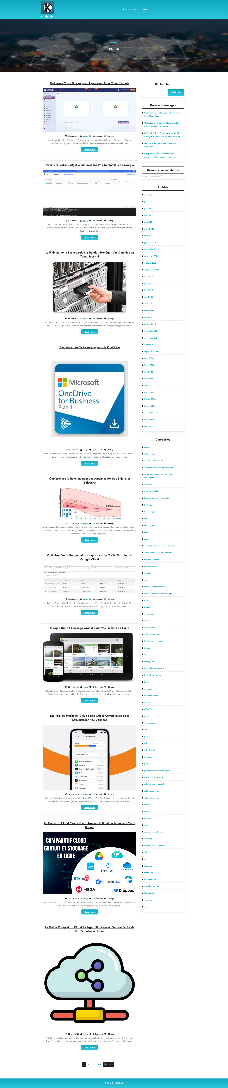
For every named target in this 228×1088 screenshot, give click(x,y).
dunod (147, 573)
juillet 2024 (149, 365)
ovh (145, 729)
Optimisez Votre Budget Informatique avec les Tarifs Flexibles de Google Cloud (89, 557)
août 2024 (148, 358)
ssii (145, 859)
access (147, 447)
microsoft (148, 688)
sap (145, 825)
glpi (146, 600)
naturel (147, 702)
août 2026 (148, 194)
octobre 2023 (150, 426)
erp (145, 579)
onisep (147, 716)
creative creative (151, 559)
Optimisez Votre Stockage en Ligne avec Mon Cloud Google (89, 83)
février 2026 (150, 235)
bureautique (149, 511)
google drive (150, 613)
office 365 (148, 709)
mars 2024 (149, 392)
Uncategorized (150, 893)
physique (148, 757)
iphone (147, 648)
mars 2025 (149, 310)
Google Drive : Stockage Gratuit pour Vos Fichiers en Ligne (89, 628)
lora (146, 682)
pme (146, 763)
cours (146, 539)
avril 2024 (149, 385)
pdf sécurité (149, 750)
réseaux (147, 818)
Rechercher (163, 84)
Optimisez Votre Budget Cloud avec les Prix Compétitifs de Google (89, 165)
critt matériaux (150, 566)
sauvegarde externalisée (155, 831)
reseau (147, 804)
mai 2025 (148, 297)
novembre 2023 (151, 419)
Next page (108, 1064)
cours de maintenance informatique (159, 545)
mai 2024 (148, 378)
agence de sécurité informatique (158, 467)
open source (149, 722)
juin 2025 (148, 290)
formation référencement (155, 586)
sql (145, 852)
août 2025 (148, 276)
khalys (85, 136)
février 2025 (150, 317)
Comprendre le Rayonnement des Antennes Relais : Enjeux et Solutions (89, 480)
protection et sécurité (153, 777)
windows (148, 899)
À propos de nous (130, 9)
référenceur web (151, 791)
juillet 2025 (149, 283)
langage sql (149, 661)
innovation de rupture (153, 641)
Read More (91, 150)
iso (145, 654)
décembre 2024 (151, 331)
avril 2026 (149, 222)
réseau (147, 811)
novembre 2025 (151, 256)
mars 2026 (149, 228)
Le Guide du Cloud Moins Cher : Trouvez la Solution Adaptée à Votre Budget (89, 825)
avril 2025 (149, 303)
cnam (146, 532)
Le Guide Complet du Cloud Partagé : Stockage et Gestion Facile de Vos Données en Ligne (89, 929)
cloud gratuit (149, 525)
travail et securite (151, 886)
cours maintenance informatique (158, 552)
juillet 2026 (149, 201)
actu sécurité (149, 453)
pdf (145, 743)
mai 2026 (148, 215)
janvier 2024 (150, 406)
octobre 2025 (150, 262)
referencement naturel (154, 784)
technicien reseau (152, 872)
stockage (148, 866)
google (147, 607)
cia (145, 518)
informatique (149, 627)
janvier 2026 (150, 242)
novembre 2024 (151, 337)
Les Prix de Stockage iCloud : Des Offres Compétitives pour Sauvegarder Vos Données (89, 717)
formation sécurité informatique (158, 593)
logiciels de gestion (152, 675)
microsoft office (151, 695)
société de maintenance (154, 845)
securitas (148, 838)
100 (99, 1064)
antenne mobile (151, 491)
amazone (148, 484)
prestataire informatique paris (157, 770)
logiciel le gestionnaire (154, 668)
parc (146, 736)
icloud (147, 620)
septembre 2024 (151, 351)
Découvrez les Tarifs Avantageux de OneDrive (89, 347)
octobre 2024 (150, 344)
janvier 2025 (150, 324)
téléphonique (150, 879)
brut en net (149, 504)
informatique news (152, 634)
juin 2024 (148, 371)
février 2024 (150, 399)
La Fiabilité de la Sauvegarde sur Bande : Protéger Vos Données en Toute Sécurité (89, 254)
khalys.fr (47, 16)
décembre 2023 (151, 412)
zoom (146, 906)
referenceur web (151, 797)
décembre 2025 (151, 249)
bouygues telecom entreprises (157, 498)
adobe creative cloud (153, 460)
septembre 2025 (151, 269)
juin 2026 (148, 208)
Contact (145, 9)
